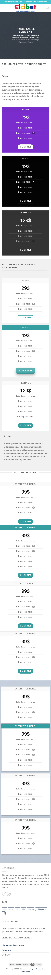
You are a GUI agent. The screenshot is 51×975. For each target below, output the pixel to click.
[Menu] (3, 8)
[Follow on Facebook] (4, 894)
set (4, 913)
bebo (17, 909)
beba (4, 909)
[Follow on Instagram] (9, 894)
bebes (11, 909)
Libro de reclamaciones (13, 945)
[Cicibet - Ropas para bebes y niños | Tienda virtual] (25, 8)
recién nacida (41, 909)
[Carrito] (47, 8)
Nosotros (6, 950)
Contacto (6, 955)
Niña (23, 909)
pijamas (31, 909)
